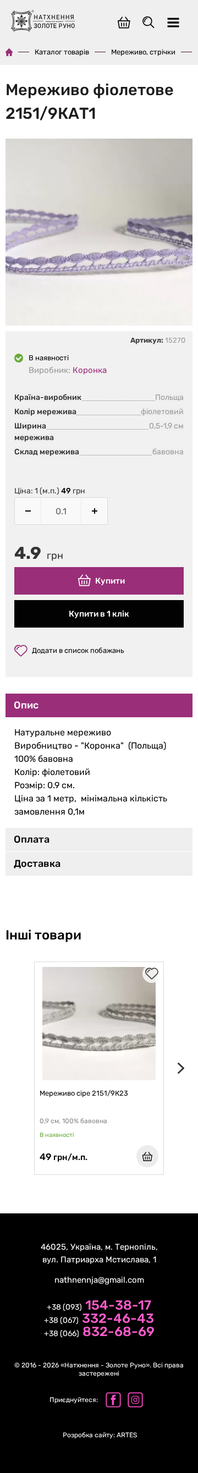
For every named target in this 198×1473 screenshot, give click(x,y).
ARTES (100, 1435)
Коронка (90, 370)
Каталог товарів (62, 52)
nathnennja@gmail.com (99, 1280)
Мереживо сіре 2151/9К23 (84, 1093)
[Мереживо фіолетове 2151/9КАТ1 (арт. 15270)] (99, 234)
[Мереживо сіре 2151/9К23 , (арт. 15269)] (99, 1023)
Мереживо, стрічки (143, 52)
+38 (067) (99, 1319)
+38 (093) (99, 1306)
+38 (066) (99, 1332)
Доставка (37, 864)
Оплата (32, 839)
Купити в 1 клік (99, 614)
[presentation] (178, 1068)
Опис (26, 705)
